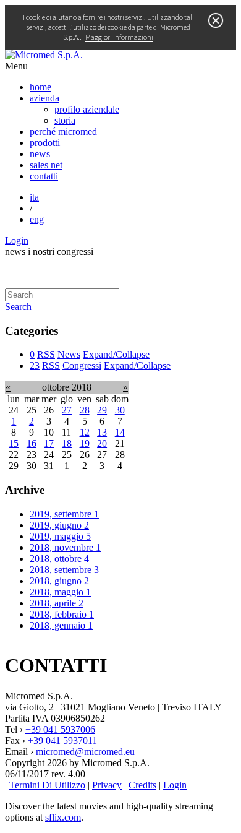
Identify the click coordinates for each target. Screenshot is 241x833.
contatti (44, 176)
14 (120, 432)
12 (85, 432)
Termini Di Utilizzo (47, 785)
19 (85, 443)
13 (102, 432)
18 (67, 443)
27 (67, 410)
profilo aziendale (86, 109)
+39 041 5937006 (60, 729)
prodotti (45, 142)
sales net (46, 165)
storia (64, 120)
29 (102, 410)
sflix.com (63, 817)
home (40, 87)
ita (34, 197)
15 (14, 443)
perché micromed (63, 131)
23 (35, 365)
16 (31, 443)
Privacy (107, 785)
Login (16, 240)
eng (37, 219)
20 (102, 443)
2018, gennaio (61, 625)
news (40, 154)
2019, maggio (60, 536)
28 (85, 410)
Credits (142, 785)
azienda (44, 98)
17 (49, 443)
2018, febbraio (62, 614)
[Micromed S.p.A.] (44, 55)
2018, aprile (56, 603)
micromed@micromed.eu (85, 751)
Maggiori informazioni (119, 36)
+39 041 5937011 (62, 740)
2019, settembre (64, 514)
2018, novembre (65, 547)
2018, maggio (60, 592)
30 (120, 410)
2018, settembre (64, 569)
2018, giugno (59, 581)
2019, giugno (59, 525)
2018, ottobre (59, 558)
